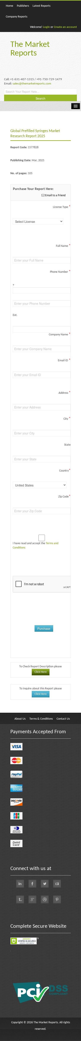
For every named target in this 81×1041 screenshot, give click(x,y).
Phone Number (60, 272)
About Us (19, 719)
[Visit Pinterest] (57, 899)
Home (9, 6)
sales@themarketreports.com (32, 83)
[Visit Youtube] (57, 884)
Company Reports (16, 16)
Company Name (60, 334)
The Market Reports (30, 49)
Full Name (63, 246)
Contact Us (63, 719)
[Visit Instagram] (45, 899)
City (67, 419)
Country (65, 471)
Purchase (43, 628)
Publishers (23, 6)
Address (65, 393)
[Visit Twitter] (45, 884)
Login (46, 27)
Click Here (41, 672)
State (67, 444)
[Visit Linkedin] (20, 884)
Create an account (65, 27)
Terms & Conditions (41, 719)
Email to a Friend (54, 195)
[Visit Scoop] (20, 899)
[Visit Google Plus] (32, 899)
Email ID (64, 360)
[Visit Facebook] (32, 884)
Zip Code (64, 497)
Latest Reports (41, 6)
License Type (62, 207)
